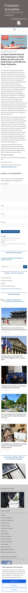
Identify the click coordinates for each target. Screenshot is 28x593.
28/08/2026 (6, 332)
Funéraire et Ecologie (6, 536)
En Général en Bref (5, 525)
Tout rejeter (14, 589)
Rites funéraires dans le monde (8, 552)
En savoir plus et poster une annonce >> (11, 288)
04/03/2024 (8, 67)
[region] (14, 578)
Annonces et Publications (7, 520)
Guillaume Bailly (5, 544)
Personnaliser (14, 585)
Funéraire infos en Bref (9, 51)
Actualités (3, 515)
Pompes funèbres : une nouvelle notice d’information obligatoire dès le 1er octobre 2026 (13, 357)
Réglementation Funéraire (7, 549)
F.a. (2, 67)
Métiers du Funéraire (6, 546)
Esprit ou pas (4, 531)
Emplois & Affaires (5, 523)
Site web (3, 222)
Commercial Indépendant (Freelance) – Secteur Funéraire (12, 259)
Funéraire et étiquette (6, 539)
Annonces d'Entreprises (6, 517)
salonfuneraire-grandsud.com (9, 166)
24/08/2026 (6, 362)
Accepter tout (14, 581)
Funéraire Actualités (11, 7)
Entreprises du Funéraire (7, 528)
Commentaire (5, 183)
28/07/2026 (6, 390)
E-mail (3, 214)
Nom (2, 205)
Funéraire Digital (5, 533)
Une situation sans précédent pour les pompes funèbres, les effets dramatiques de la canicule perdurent (14, 445)
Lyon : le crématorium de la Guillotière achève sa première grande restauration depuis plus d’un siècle (14, 415)
